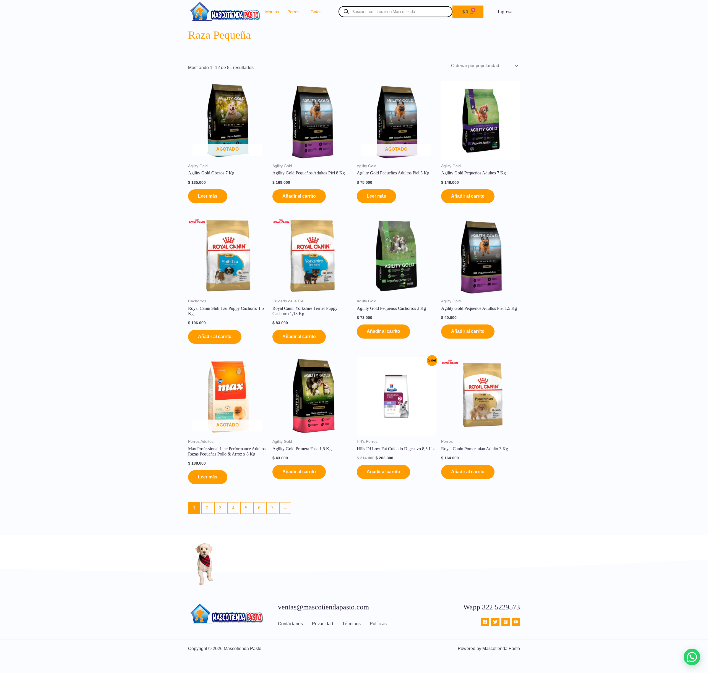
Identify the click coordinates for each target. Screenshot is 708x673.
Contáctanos (290, 623)
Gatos (316, 11)
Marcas (272, 11)
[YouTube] (516, 622)
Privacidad (322, 623)
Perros (293, 11)
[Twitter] (495, 622)
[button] (294, 12)
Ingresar (506, 11)
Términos (351, 623)
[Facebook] (485, 622)
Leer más (207, 196)
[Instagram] (505, 622)
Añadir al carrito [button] (299, 196)
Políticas (378, 623)
